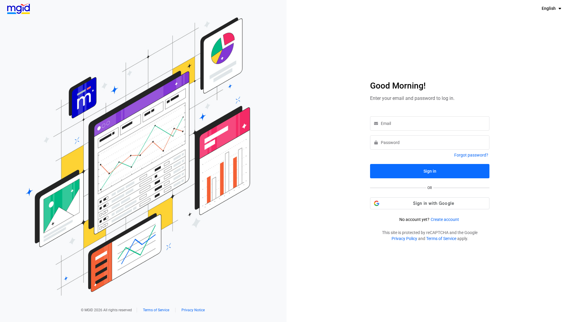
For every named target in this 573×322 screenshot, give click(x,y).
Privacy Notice (193, 310)
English (549, 8)
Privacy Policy (404, 238)
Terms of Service (156, 310)
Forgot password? (471, 155)
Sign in (429, 171)
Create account (445, 219)
